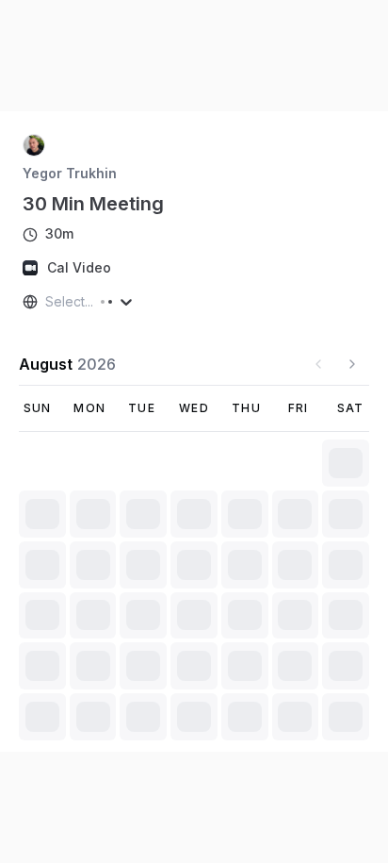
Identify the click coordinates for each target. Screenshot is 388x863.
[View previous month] (318, 364)
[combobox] (47, 301)
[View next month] (352, 364)
